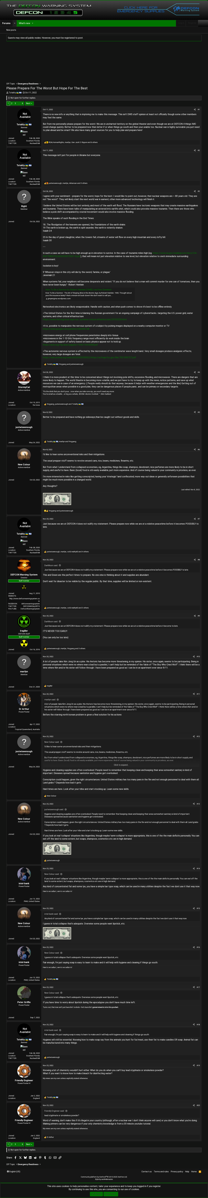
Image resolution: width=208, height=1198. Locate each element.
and (61, 511)
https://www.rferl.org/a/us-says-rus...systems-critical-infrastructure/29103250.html (85, 319)
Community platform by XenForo (104, 1177)
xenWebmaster (107, 1179)
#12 (198, 736)
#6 (199, 449)
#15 (198, 908)
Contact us (146, 1171)
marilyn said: (50, 699)
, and (65, 364)
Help (187, 1171)
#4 (199, 372)
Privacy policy (177, 1171)
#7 (199, 519)
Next (28, 103)
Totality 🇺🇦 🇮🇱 (15, 92)
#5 (199, 412)
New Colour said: (51, 742)
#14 (198, 868)
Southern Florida (33, 141)
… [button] (19, 103)
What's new (24, 23)
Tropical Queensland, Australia (27, 729)
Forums (6, 23)
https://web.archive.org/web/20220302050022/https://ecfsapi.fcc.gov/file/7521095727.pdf (89, 357)
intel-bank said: (51, 914)
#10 (198, 656)
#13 (198, 804)
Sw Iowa (36, 405)
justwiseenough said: (54, 809)
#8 (199, 560)
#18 (198, 1025)
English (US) (14, 1171)
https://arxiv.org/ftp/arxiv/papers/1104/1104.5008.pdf (70, 344)
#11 (198, 694)
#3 (199, 191)
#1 (199, 109)
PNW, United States (32, 901)
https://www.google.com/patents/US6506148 (66, 329)
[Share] (195, 109)
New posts (11, 30)
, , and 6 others (73, 142)
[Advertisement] (91, 62)
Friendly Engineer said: (54, 1111)
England (36, 1098)
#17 (198, 987)
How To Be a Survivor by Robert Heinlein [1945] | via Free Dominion (78, 289)
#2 (199, 150)
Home (194, 1171)
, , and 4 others (68, 552)
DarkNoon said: (51, 565)
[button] (15, 23)
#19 (198, 1065)
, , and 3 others (68, 183)
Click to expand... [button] (121, 765)
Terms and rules (161, 1171)
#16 (198, 947)
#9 (199, 616)
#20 (198, 1105)
